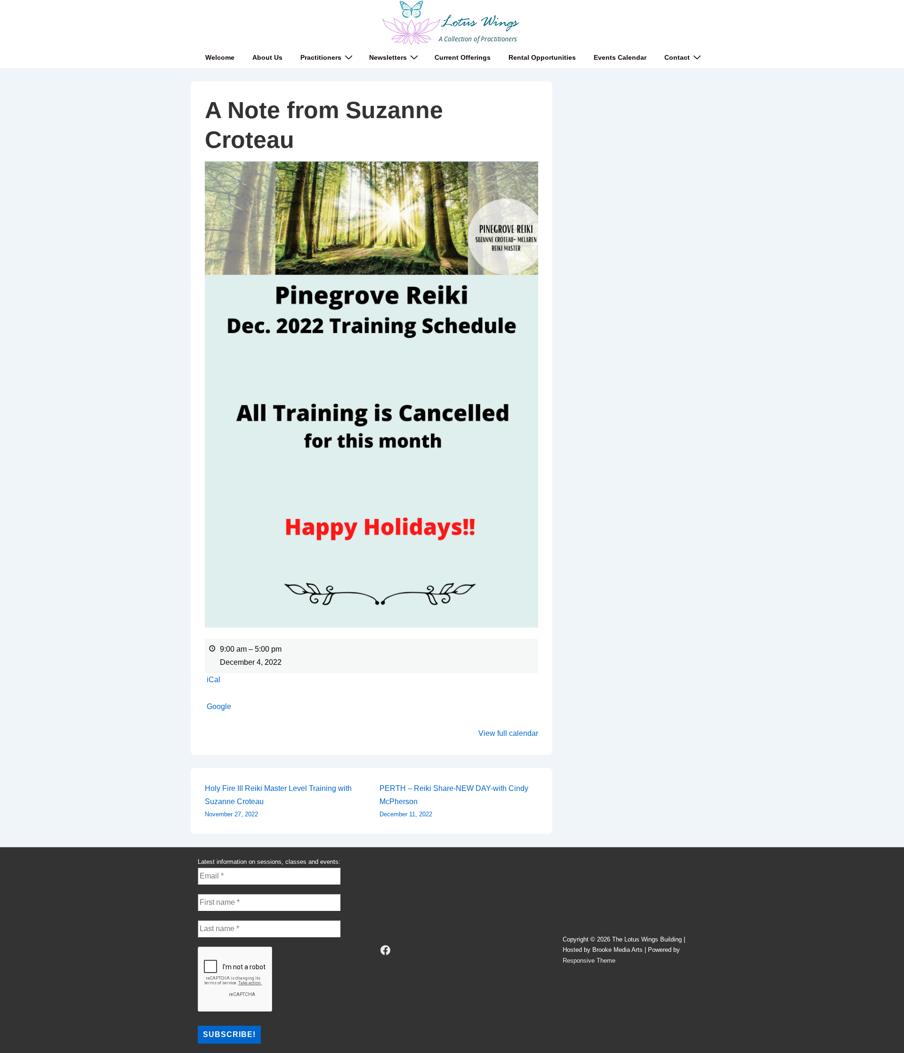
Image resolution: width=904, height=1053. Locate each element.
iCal (213, 680)
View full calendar (508, 733)
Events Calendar (620, 57)
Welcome (219, 57)
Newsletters (388, 57)
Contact (677, 57)
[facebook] (386, 950)
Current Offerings (463, 57)
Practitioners (320, 57)
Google (219, 706)
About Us (267, 57)
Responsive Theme (589, 960)
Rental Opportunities (542, 57)
